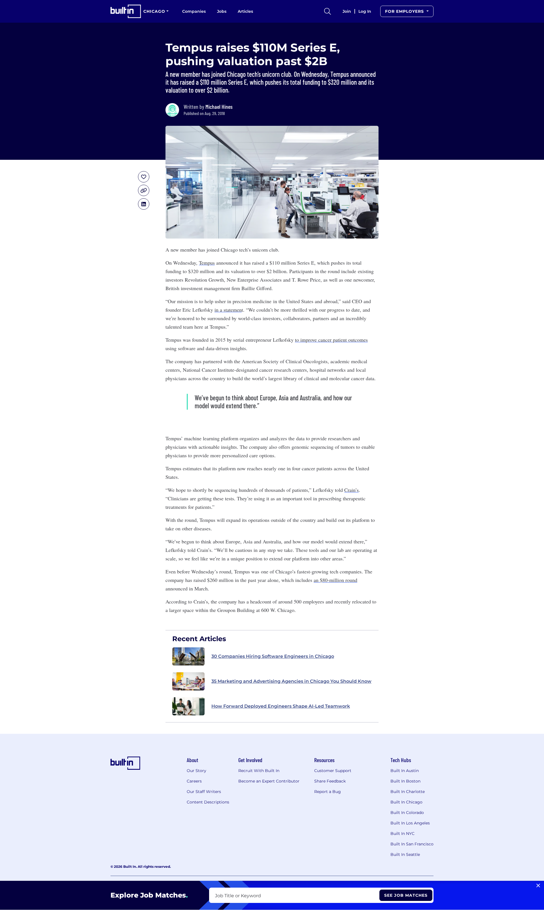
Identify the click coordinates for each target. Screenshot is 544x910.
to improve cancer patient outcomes (331, 339)
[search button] (327, 11)
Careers (194, 781)
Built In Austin (404, 770)
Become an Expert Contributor (268, 781)
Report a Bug (327, 791)
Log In (364, 11)
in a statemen (228, 309)
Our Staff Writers (204, 791)
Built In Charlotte (407, 791)
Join (347, 11)
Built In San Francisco (412, 844)
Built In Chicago (406, 802)
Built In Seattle (405, 854)
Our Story (196, 770)
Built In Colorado (407, 812)
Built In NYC (402, 833)
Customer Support (332, 770)
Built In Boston (405, 781)
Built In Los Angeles (410, 823)
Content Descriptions (208, 802)
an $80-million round (335, 580)
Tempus (207, 262)
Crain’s (351, 489)
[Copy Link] (143, 190)
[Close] (538, 885)
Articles (245, 11)
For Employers (405, 11)
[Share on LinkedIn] (143, 204)
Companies (194, 11)
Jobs (221, 11)
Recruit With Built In (258, 770)
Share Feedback (330, 781)
